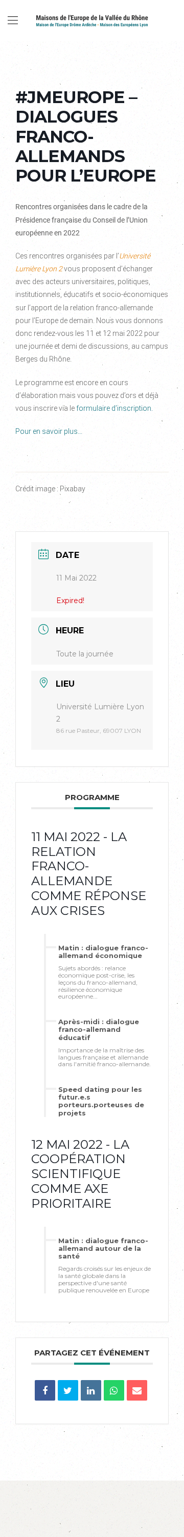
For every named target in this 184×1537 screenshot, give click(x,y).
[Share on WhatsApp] (114, 1390)
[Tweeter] (68, 1390)
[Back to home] (92, 20)
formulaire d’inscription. (114, 408)
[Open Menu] (13, 20)
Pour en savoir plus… (48, 431)
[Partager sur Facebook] (45, 1390)
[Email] (137, 1390)
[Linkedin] (91, 1390)
